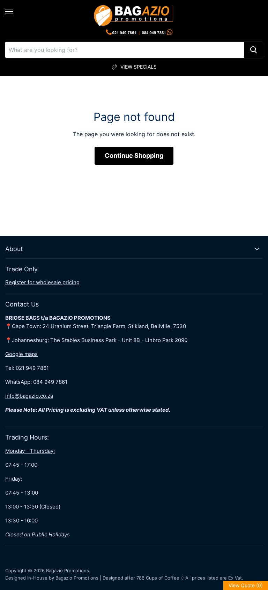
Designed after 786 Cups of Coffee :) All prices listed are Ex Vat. (173, 578)
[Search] (253, 50)
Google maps (21, 354)
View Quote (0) (246, 585)
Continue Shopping (134, 155)
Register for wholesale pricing (42, 282)
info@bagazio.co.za (29, 396)
